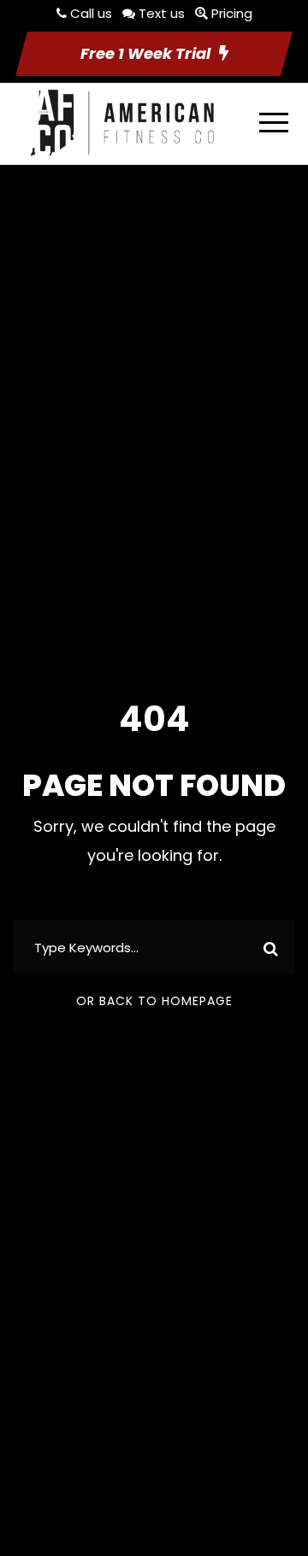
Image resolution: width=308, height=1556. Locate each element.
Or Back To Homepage (154, 1000)
